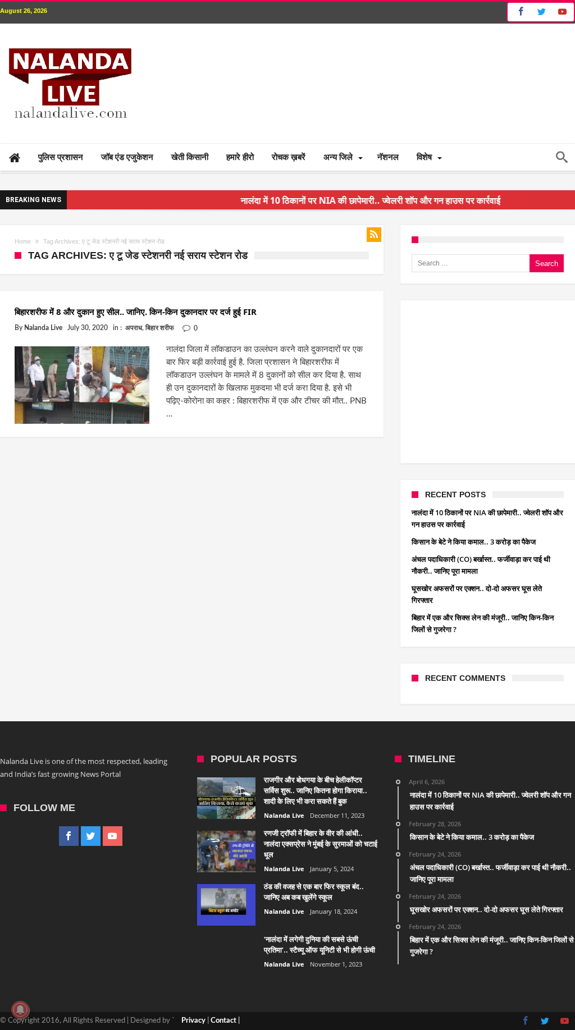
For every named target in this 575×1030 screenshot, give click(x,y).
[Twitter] (541, 12)
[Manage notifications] (20, 1010)
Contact (223, 1020)
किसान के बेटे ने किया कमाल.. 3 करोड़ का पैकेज (474, 542)
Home (23, 241)
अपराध (133, 327)
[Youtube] (562, 12)
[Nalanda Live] (68, 40)
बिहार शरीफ (159, 327)
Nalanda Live (43, 327)
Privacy (193, 1020)
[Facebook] (519, 12)
